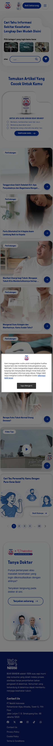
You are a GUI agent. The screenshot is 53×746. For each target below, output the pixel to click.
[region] (26, 373)
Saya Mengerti (26, 386)
